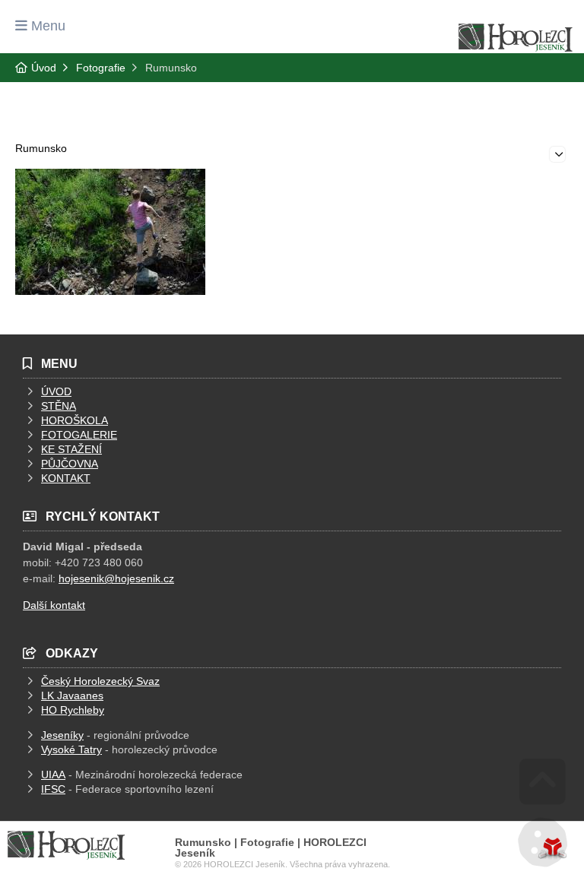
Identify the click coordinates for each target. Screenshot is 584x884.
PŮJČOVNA (69, 464)
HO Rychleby (72, 710)
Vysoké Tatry (71, 749)
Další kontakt (54, 605)
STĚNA (58, 406)
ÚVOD (56, 391)
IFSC (53, 789)
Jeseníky (62, 735)
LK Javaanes (72, 695)
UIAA (53, 774)
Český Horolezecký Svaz (100, 681)
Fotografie (100, 68)
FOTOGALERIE (79, 435)
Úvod (516, 38)
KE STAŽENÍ (71, 449)
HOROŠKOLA (74, 420)
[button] (40, 26)
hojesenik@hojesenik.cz (116, 578)
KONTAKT (65, 478)
